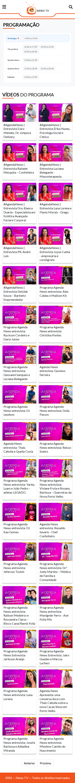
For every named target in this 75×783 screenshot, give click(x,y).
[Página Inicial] (37, 8)
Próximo (45, 763)
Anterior (29, 763)
